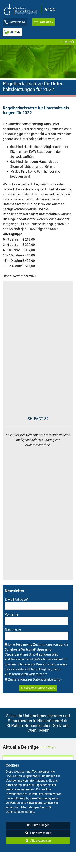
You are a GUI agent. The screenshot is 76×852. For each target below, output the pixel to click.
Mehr (44, 730)
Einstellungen (28, 826)
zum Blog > (49, 747)
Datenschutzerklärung (20, 811)
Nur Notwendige (28, 833)
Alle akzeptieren (28, 840)
